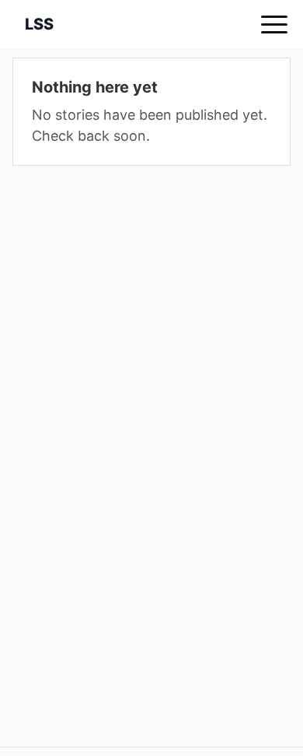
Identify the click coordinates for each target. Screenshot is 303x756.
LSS (39, 24)
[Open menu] (274, 24)
